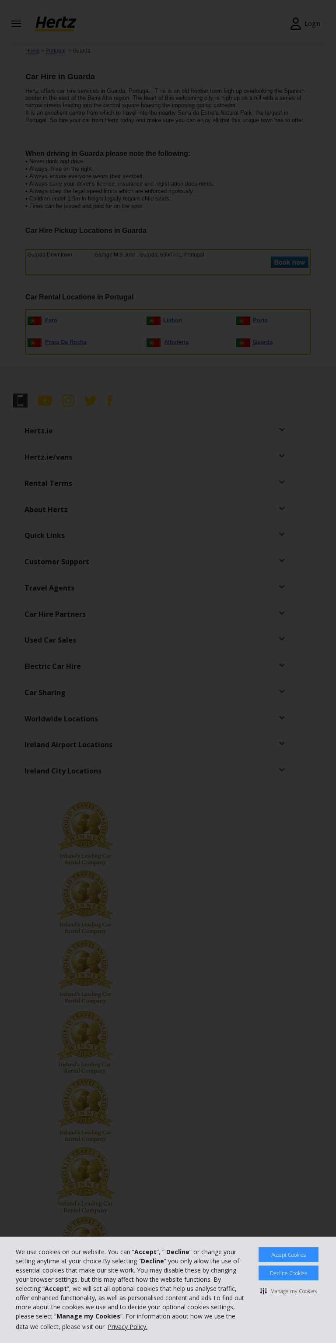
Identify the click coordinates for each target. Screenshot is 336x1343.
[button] (288, 1291)
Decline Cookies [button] (288, 1273)
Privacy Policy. (127, 1326)
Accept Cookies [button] (288, 1255)
